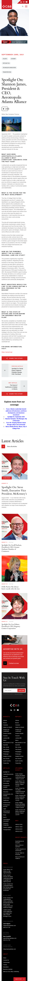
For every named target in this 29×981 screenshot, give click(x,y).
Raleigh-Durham (7, 756)
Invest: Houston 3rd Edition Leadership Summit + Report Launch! (20, 812)
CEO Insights (6, 781)
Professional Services (6, 805)
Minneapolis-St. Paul (8, 742)
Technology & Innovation (9, 67)
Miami (4, 740)
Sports (5, 817)
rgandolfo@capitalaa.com (9, 938)
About (4, 958)
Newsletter (6, 967)
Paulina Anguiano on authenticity (20, 849)
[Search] (22, 6)
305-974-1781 (6, 927)
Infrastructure (6, 802)
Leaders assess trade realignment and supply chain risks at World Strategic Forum (7, 913)
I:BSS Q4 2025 (18, 829)
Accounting (6, 783)
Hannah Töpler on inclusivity (19, 853)
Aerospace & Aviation (6, 786)
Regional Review (7, 778)
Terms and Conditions (19, 693)
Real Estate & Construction (6, 811)
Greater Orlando (7, 733)
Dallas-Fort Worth (7, 727)
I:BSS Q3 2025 (18, 831)
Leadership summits (8, 774)
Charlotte (5, 725)
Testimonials (6, 962)
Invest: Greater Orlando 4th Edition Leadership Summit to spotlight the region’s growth (8, 878)
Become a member (7, 969)
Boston (5, 722)
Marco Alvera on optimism (19, 845)
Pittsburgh (6, 754)
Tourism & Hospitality (6, 824)
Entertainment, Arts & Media (8, 794)
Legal (4, 808)
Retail (4, 815)
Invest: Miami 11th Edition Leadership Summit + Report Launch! (20, 783)
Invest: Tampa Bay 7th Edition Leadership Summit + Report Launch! (20, 791)
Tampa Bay (6, 763)
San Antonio (6, 758)
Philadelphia (6, 751)
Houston (5, 735)
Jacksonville (6, 738)
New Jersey (6, 747)
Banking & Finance (7, 789)
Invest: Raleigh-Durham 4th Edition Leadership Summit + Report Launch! (20, 805)
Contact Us (6, 960)
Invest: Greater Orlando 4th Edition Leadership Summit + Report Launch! (20, 776)
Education (5, 791)
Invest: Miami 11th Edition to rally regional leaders (7, 871)
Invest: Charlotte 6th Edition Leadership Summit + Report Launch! (20, 798)
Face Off (5, 776)
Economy (13, 58)
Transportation (7, 72)
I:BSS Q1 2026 (18, 826)
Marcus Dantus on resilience (19, 857)
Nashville (5, 745)
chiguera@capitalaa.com (9, 925)
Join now (21, 690)
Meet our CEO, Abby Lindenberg (11, 971)
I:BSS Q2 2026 (18, 824)
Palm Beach (6, 749)
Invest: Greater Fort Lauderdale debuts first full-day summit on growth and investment (8, 887)
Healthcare (6, 800)
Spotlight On (6, 63)
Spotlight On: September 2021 (16, 417)
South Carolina (7, 760)
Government (6, 798)
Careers (5, 964)
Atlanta (5, 58)
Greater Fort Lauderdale (6, 730)
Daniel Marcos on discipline (19, 842)
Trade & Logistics (7, 827)
